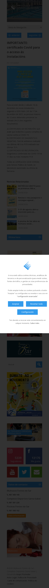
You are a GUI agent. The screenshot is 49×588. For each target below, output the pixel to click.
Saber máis (34, 323)
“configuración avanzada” (27, 296)
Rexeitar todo (36, 304)
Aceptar (15, 304)
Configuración (27, 312)
